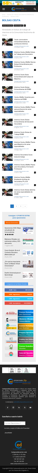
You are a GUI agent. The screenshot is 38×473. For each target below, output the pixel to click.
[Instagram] (13, 407)
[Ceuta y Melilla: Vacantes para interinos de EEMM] (7, 99)
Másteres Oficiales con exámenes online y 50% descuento (12, 241)
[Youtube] (30, 408)
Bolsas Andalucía (7, 25)
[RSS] (19, 408)
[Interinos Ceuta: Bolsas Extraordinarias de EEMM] (7, 89)
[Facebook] (7, 408)
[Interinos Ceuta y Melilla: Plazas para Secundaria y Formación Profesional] (7, 167)
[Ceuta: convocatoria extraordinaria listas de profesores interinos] (7, 42)
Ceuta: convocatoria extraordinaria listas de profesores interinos (21, 42)
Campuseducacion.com (21, 46)
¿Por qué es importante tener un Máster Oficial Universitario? (12, 264)
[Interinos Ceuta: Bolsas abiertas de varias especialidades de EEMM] (7, 192)
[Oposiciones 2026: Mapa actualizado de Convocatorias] (28, 230)
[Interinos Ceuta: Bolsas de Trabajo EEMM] (7, 134)
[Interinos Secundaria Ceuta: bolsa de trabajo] (7, 157)
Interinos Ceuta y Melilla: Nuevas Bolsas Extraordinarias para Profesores (25, 64)
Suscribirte (28, 303)
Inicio (3, 14)
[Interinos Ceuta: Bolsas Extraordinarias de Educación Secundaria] (7, 122)
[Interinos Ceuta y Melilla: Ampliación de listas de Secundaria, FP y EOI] (7, 179)
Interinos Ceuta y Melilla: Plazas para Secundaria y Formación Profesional (24, 167)
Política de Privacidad (22, 428)
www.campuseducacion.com (19, 464)
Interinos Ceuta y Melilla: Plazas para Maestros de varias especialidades (24, 144)
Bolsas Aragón (18, 25)
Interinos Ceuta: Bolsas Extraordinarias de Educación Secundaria (24, 122)
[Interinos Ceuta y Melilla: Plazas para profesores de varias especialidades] (7, 109)
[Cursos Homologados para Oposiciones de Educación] (19, 3)
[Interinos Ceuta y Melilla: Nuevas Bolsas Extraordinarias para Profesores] (7, 64)
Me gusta (28, 290)
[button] (3, 9)
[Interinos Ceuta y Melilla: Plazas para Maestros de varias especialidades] (7, 144)
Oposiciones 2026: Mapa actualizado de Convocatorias (13, 230)
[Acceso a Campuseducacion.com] (19, 450)
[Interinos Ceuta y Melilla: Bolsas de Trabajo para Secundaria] (7, 54)
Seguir (29, 294)
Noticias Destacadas (12, 223)
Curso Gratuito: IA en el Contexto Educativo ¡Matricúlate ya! (12, 252)
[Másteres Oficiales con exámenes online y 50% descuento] (28, 241)
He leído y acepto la (16, 428)
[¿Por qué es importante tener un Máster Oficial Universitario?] (28, 264)
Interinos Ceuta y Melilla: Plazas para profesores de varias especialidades (24, 109)
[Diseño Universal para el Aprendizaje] (28, 275)
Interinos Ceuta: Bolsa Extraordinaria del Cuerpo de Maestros (23, 77)
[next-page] (25, 206)
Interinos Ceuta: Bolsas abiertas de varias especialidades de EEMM (24, 192)
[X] (25, 408)
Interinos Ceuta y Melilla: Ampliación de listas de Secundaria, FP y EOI (22, 179)
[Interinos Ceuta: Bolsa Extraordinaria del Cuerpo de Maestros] (7, 77)
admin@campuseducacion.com (23, 402)
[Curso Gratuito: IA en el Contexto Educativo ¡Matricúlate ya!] (28, 253)
